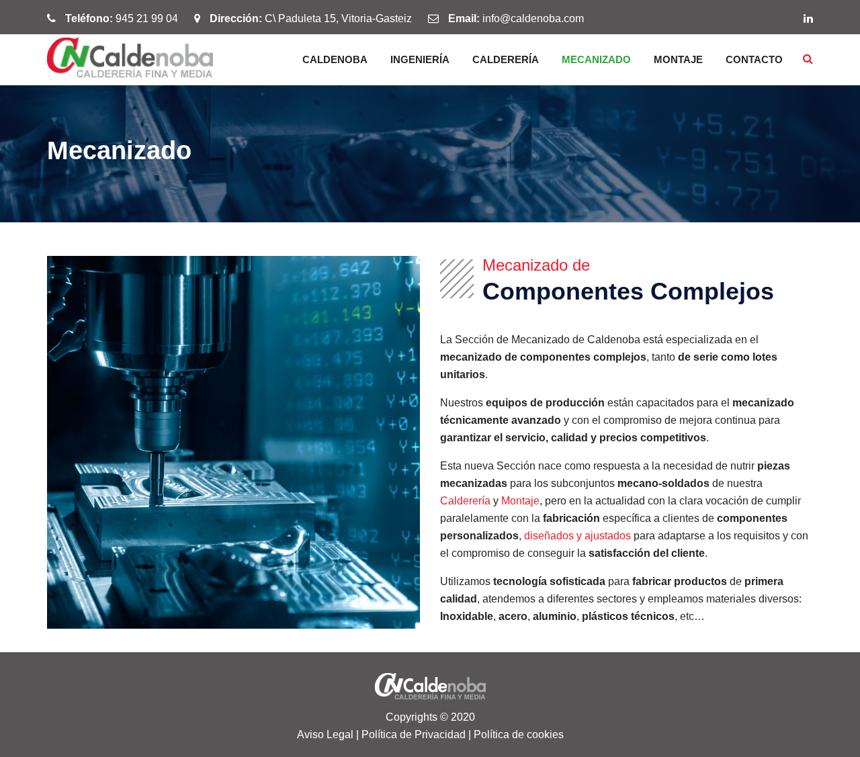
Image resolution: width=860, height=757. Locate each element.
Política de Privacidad (413, 734)
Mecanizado (596, 59)
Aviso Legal (325, 734)
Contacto (754, 59)
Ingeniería (419, 59)
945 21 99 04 (147, 18)
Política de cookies (519, 734)
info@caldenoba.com (533, 18)
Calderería (505, 59)
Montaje (678, 59)
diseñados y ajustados (577, 535)
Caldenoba (335, 59)
